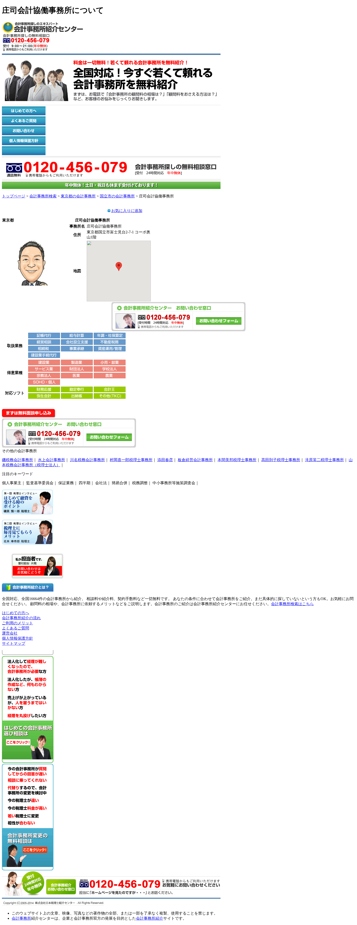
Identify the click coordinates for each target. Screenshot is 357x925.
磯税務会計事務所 (17, 460)
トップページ (13, 196)
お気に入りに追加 (126, 211)
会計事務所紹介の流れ (21, 618)
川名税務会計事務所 (87, 460)
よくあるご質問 (15, 628)
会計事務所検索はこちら (292, 604)
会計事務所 (21, 918)
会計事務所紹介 (149, 918)
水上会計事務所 (51, 460)
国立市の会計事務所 (117, 196)
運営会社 (9, 633)
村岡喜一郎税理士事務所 (131, 460)
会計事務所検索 (43, 196)
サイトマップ (13, 643)
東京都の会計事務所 (78, 196)
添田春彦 (165, 460)
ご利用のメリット (17, 623)
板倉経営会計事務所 (195, 460)
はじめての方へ (15, 613)
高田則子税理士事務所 (280, 460)
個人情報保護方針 (17, 638)
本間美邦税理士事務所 (237, 460)
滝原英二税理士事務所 (324, 460)
